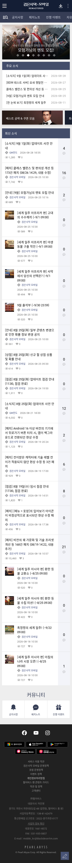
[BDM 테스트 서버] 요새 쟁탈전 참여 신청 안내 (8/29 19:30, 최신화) (28, 82)
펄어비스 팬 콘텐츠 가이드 (36, 782)
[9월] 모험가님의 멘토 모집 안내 (25, 96)
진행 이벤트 (53, 17)
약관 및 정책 (36, 786)
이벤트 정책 (36, 774)
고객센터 (36, 790)
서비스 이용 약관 (36, 761)
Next (65, 42)
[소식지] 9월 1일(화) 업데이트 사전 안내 (28, 76)
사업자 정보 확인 (36, 823)
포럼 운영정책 (36, 770)
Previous (6, 42)
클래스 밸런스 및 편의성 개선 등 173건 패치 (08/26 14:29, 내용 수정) (28, 89)
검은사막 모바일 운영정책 (36, 766)
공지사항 (17, 17)
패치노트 (34, 17)
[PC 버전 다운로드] (60, 6)
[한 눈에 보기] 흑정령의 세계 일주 (26, 102)
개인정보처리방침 (36, 778)
